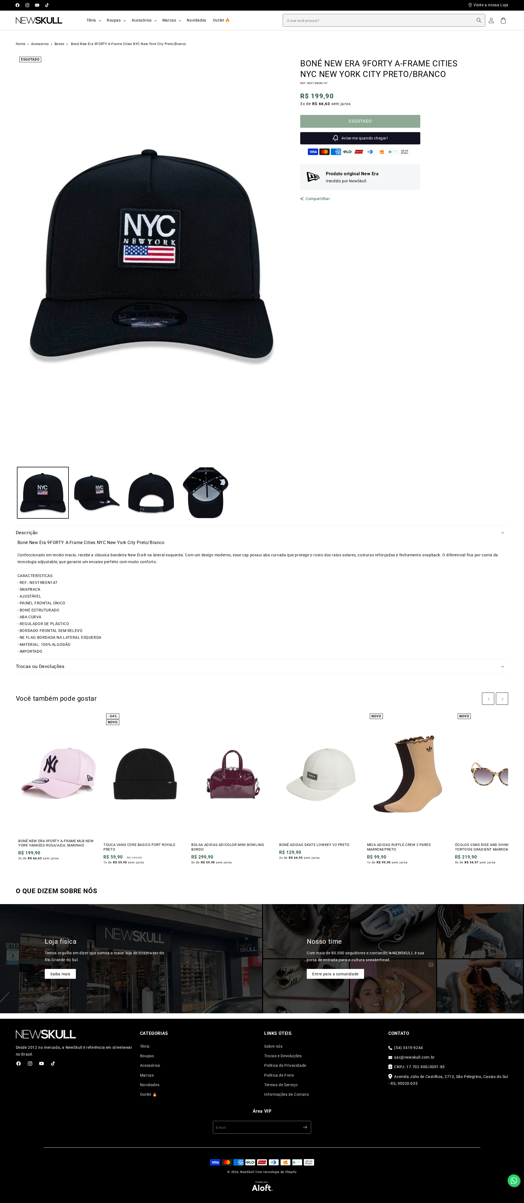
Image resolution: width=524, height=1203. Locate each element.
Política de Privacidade (285, 1065)
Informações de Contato (286, 1094)
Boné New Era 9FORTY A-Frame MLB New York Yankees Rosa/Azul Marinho (56, 843)
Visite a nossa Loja (491, 5)
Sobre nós (273, 1046)
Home (20, 44)
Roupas (147, 1056)
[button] (93, 20)
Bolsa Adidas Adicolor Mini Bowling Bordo (227, 847)
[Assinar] (305, 1127)
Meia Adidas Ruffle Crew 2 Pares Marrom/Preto (399, 847)
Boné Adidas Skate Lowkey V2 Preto (314, 845)
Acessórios (150, 1065)
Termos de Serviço (280, 1085)
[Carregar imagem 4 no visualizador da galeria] (205, 493)
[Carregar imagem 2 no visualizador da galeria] (97, 493)
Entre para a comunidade (335, 974)
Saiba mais (60, 974)
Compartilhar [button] (318, 199)
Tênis (145, 1046)
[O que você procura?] (479, 20)
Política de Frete (279, 1075)
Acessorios (40, 44)
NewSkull (247, 1172)
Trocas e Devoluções (283, 1056)
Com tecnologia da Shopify (276, 1172)
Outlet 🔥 (148, 1094)
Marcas (147, 1075)
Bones (60, 44)
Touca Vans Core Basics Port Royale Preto (139, 847)
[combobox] (384, 20)
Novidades (149, 1085)
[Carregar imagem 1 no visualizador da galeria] (43, 493)
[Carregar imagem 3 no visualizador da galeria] (151, 493)
